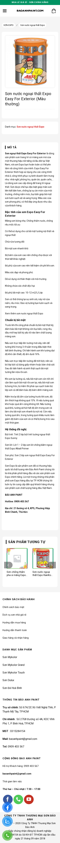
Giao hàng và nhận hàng (15, 637)
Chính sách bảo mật (13, 607)
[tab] (30, 147)
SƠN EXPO (9, 25)
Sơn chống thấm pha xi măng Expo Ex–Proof (16, 573)
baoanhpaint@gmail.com (23, 738)
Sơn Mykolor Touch (13, 672)
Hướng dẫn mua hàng (14, 622)
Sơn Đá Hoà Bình (12, 688)
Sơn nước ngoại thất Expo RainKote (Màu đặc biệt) (42, 573)
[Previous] (8, 565)
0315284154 (17, 731)
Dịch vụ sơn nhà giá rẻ (14, 614)
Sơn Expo (10, 465)
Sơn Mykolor (9, 657)
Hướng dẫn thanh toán (14, 630)
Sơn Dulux (8, 680)
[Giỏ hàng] (53, 10)
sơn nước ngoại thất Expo (30, 313)
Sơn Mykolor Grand (13, 665)
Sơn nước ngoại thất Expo (32, 25)
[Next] (52, 565)
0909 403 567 (16, 746)
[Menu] (4, 10)
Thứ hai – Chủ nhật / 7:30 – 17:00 (21, 789)
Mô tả (11, 147)
